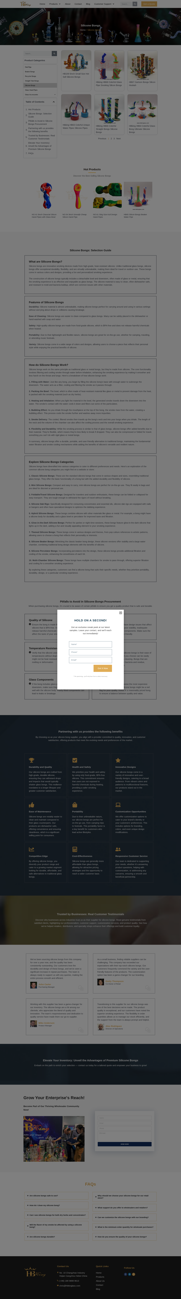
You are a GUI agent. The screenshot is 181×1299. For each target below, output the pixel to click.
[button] (121, 613)
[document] (90, 649)
